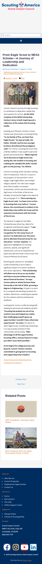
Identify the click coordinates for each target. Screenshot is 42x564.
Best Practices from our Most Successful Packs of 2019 (18, 452)
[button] (21, 40)
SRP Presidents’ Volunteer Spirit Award (19, 421)
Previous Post (21, 379)
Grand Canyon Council (10, 526)
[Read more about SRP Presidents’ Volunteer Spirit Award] (21, 409)
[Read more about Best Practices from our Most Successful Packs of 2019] (21, 438)
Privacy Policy (27, 560)
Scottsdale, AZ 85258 (10, 531)
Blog (22, 78)
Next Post (21, 384)
